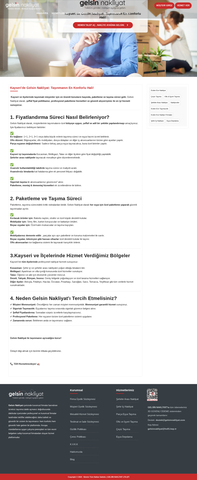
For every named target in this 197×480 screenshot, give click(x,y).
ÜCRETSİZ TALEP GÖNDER (106, 13)
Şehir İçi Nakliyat (157, 121)
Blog (72, 459)
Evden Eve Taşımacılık (159, 109)
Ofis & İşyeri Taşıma (172, 96)
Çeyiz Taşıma (156, 96)
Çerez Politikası (78, 436)
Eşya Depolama (173, 121)
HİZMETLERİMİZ (60, 13)
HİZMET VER (183, 5)
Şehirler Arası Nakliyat (159, 102)
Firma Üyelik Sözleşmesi (82, 399)
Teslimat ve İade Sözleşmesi (84, 421)
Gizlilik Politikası (78, 429)
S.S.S (127, 13)
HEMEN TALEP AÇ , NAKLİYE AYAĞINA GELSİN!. (101, 25)
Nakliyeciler (175, 102)
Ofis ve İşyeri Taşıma (127, 421)
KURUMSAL (81, 13)
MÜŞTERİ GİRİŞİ (164, 5)
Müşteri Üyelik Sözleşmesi (83, 406)
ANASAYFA (42, 13)
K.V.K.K (74, 444)
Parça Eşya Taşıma (126, 414)
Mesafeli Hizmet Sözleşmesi (84, 414)
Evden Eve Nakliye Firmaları (161, 115)
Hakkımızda (76, 451)
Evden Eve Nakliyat (158, 90)
